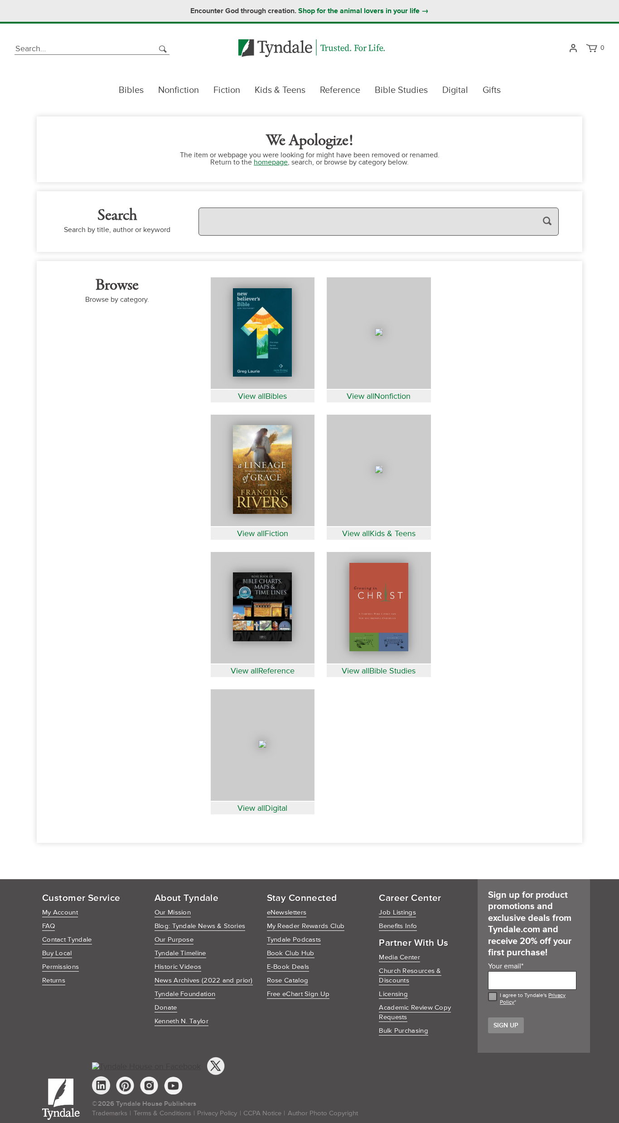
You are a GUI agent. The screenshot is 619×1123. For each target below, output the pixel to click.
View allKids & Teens (379, 533)
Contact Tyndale (67, 939)
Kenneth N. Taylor (181, 1021)
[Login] (573, 48)
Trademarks (109, 1113)
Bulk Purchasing (403, 1030)
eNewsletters (287, 912)
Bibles (131, 90)
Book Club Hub (290, 953)
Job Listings (397, 912)
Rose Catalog (288, 980)
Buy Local (57, 953)
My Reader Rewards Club (306, 926)
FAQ (48, 926)
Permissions (60, 967)
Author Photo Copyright (323, 1113)
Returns (53, 980)
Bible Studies (401, 90)
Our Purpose (174, 939)
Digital (455, 90)
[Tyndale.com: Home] (311, 48)
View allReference (263, 671)
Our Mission (173, 912)
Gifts (492, 90)
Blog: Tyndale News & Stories (200, 926)
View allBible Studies (379, 671)
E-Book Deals (288, 967)
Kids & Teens (280, 90)
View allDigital (262, 808)
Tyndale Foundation (185, 994)
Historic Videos (178, 967)
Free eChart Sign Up (298, 994)
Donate (166, 1007)
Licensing (393, 994)
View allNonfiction (379, 396)
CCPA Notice (262, 1113)
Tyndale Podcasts (294, 939)
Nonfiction (178, 90)
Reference (340, 90)
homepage (271, 162)
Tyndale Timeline (180, 953)
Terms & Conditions (162, 1113)
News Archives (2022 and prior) (204, 980)
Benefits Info (398, 926)
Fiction (226, 90)
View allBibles (262, 396)
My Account (60, 912)
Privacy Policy (217, 1113)
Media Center (399, 957)
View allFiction (262, 533)
